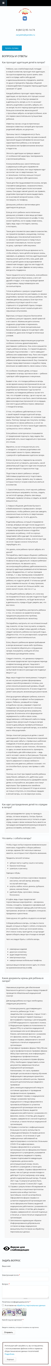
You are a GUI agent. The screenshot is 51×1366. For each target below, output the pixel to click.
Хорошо (10, 1359)
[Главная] (25, 11)
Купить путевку (11, 48)
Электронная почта (11, 1275)
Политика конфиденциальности (16, 1302)
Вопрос (6, 1284)
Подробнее (9, 1354)
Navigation (3, 3)
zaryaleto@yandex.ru (25, 35)
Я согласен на (25, 1305)
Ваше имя (6, 1266)
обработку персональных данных (31, 1305)
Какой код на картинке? (13, 1320)
